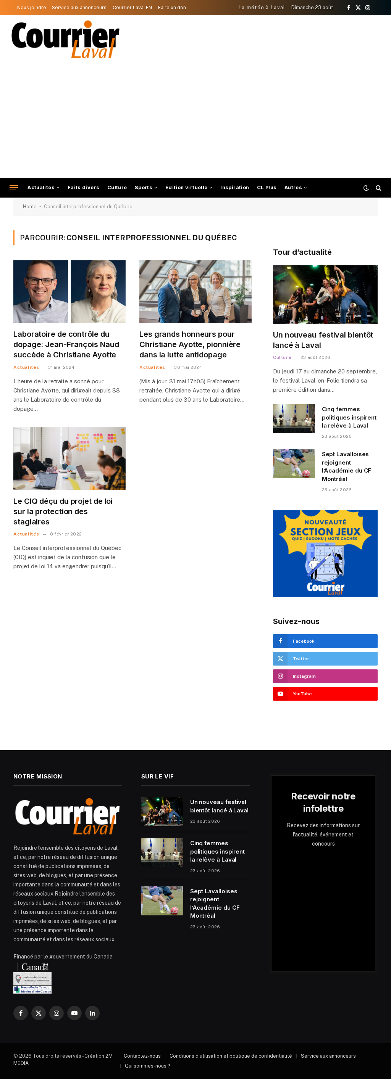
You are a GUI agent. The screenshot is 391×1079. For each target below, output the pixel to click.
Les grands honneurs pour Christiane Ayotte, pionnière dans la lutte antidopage (190, 344)
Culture (117, 187)
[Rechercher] (377, 187)
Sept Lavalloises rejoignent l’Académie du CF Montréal (347, 466)
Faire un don (172, 7)
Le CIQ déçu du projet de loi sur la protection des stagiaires (63, 511)
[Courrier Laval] (66, 39)
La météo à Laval (262, 7)
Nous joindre (31, 7)
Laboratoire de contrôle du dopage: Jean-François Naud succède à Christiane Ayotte (66, 344)
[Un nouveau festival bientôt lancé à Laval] (325, 294)
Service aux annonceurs (79, 7)
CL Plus (267, 187)
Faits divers (84, 187)
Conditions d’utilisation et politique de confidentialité (231, 1056)
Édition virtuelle (186, 187)
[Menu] (14, 187)
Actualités (41, 187)
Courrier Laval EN (132, 7)
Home (30, 206)
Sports (143, 187)
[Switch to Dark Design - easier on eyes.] (366, 188)
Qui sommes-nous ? (147, 1066)
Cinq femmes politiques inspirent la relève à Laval (349, 417)
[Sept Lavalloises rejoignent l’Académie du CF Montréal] (294, 463)
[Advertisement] (195, 120)
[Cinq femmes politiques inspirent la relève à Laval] (294, 418)
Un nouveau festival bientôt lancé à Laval (323, 340)
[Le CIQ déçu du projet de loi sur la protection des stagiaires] (69, 458)
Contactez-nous (142, 1056)
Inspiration (234, 187)
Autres (293, 187)
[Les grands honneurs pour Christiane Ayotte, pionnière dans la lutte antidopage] (195, 291)
